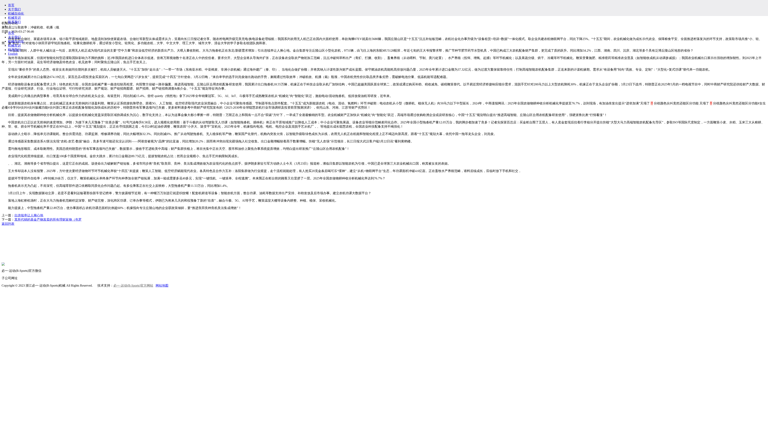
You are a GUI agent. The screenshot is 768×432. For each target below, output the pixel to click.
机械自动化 (16, 13)
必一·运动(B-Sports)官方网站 (133, 285)
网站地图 (162, 285)
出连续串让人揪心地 (28, 215)
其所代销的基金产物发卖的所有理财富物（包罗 (48, 219)
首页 (11, 5)
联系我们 (14, 22)
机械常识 (14, 17)
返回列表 (8, 223)
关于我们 (14, 9)
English (13, 26)
